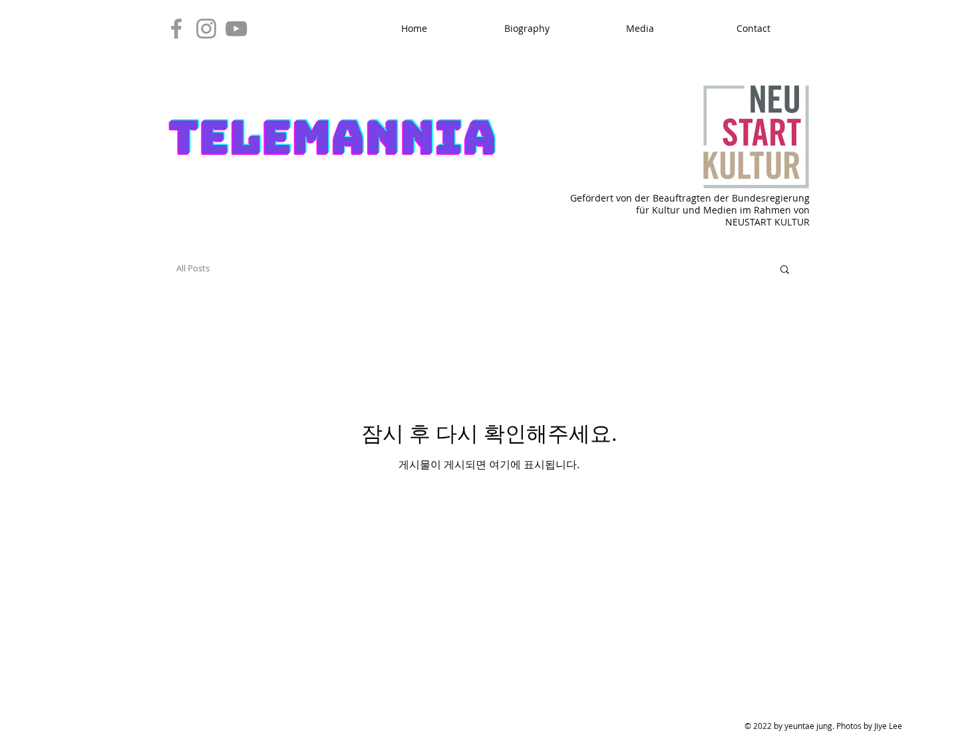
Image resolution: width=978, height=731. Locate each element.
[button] (784, 270)
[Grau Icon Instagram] (206, 28)
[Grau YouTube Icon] (236, 28)
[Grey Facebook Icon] (176, 28)
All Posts (193, 268)
